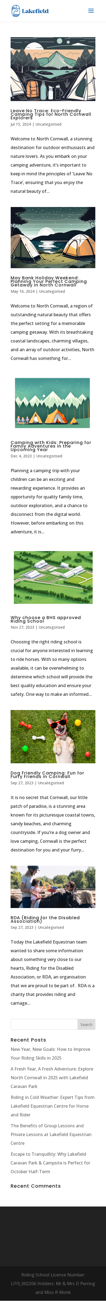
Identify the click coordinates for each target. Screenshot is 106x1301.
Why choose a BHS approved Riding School (46, 619)
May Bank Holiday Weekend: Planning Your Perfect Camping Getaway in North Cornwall (49, 281)
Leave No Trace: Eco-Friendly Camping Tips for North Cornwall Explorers (51, 114)
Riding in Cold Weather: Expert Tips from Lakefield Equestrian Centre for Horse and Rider (53, 1106)
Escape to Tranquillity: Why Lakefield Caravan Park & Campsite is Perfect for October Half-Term (50, 1163)
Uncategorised (48, 124)
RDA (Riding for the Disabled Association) (45, 919)
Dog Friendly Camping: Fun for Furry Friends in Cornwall (47, 775)
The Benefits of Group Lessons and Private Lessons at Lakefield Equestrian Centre (51, 1134)
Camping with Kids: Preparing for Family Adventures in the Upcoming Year (51, 446)
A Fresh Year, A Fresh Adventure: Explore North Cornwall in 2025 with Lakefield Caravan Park (52, 1077)
